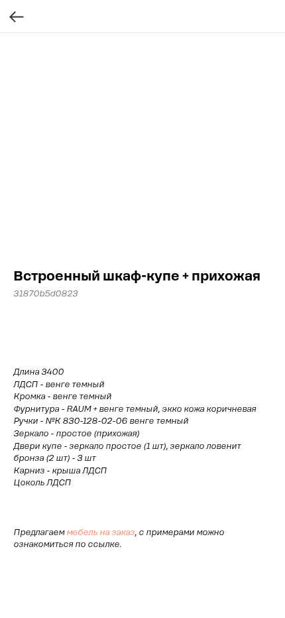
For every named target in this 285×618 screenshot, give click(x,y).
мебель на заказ (100, 532)
